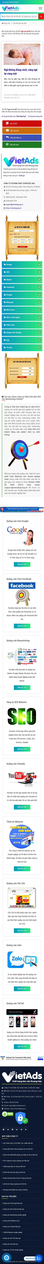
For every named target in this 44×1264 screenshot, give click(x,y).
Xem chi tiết (22, 564)
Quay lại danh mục (14, 116)
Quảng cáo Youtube (15, 763)
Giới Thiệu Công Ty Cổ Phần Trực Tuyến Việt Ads (18, 1143)
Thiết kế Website (14, 821)
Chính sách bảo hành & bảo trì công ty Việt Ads (17, 1178)
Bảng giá (9, 302)
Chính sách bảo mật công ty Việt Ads (14, 1172)
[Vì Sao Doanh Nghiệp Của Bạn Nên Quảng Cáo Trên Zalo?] (22, 960)
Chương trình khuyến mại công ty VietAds (15, 1190)
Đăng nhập (13, 98)
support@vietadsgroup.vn (14, 204)
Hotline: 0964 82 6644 (11, 2)
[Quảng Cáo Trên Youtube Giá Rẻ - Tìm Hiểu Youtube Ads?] (22, 778)
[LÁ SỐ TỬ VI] (22, 238)
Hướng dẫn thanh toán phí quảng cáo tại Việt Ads (18, 1149)
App (7, 340)
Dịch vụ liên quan (13, 317)
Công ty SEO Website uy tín (11, 1221)
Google (9, 295)
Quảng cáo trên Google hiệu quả (12, 1203)
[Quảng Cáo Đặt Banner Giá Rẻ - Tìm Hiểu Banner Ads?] (22, 655)
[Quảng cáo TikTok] (22, 1018)
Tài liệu (9, 347)
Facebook (10, 287)
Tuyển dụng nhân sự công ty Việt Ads (14, 1166)
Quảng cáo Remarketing (18, 640)
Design (9, 264)
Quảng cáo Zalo (13, 945)
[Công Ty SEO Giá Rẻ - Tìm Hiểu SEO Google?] (22, 717)
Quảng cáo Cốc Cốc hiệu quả (12, 1238)
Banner (9, 280)
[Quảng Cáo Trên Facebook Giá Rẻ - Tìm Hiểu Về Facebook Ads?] (22, 593)
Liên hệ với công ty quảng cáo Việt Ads (15, 1184)
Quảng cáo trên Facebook (18, 579)
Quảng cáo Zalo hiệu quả (10, 1244)
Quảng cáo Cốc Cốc (15, 883)
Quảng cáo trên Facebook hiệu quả (13, 1209)
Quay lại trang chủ (36, 116)
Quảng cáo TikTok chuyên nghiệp (13, 1250)
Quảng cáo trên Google (17, 521)
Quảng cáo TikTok (15, 1003)
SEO (8, 272)
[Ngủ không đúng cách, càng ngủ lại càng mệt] (22, 56)
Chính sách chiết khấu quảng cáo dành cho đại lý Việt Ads (20, 1155)
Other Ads (10, 325)
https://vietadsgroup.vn (13, 208)
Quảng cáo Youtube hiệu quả (11, 1226)
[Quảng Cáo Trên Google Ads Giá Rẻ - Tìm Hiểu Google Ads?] (22, 536)
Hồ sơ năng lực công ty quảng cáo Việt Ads (16, 1161)
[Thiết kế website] (22, 836)
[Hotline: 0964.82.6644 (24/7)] (6, 1258)
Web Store (10, 310)
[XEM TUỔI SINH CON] (22, 370)
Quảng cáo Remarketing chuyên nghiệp (14, 1215)
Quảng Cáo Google (13, 332)
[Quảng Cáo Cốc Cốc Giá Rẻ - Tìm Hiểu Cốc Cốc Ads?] (22, 898)
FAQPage (22, 176)
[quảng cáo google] (22, 509)
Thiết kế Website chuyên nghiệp (12, 1232)
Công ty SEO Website (16, 702)
